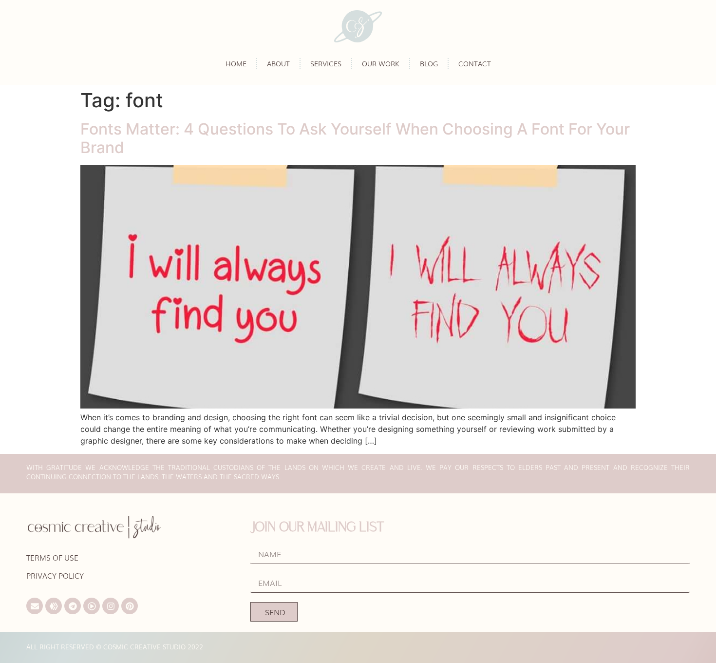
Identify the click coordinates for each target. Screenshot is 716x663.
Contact (474, 63)
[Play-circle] (91, 606)
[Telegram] (72, 606)
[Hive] (53, 606)
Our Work (380, 63)
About (278, 63)
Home (236, 63)
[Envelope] (34, 606)
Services (325, 63)
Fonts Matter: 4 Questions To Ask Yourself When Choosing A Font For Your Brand (355, 138)
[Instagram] (110, 606)
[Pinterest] (129, 606)
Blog (429, 63)
